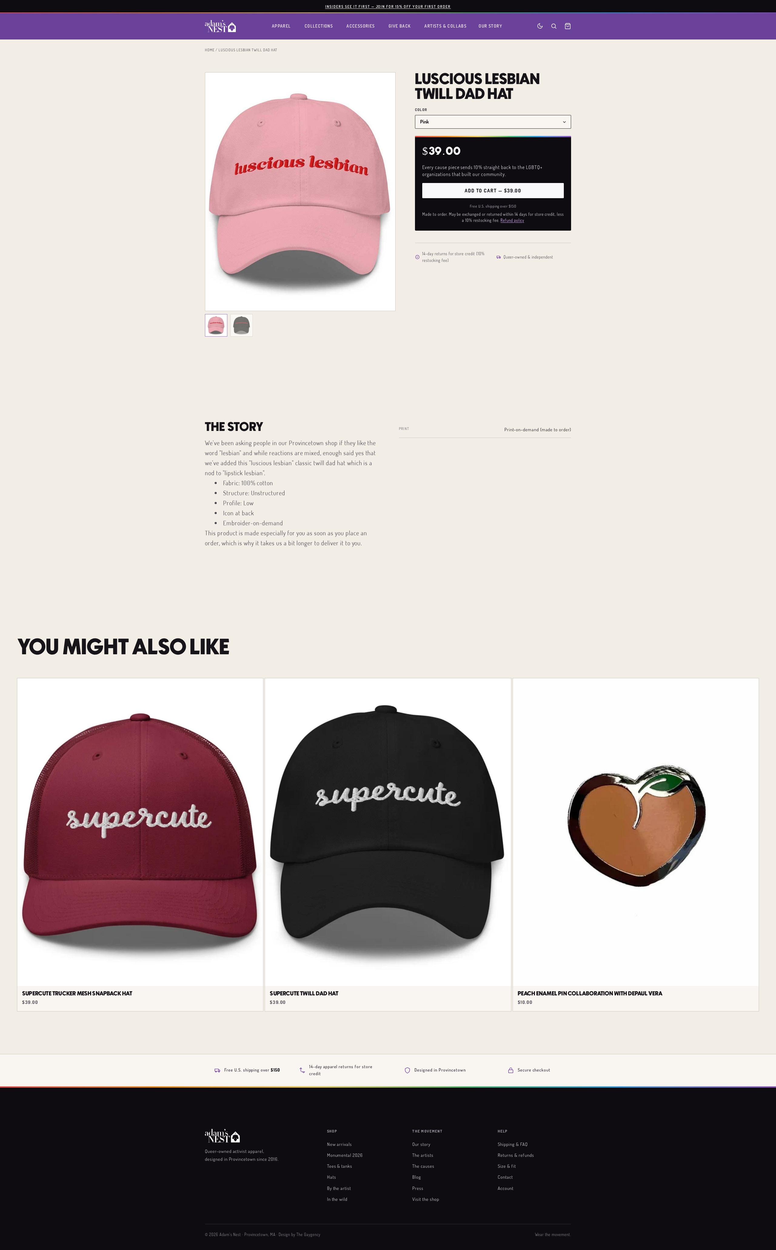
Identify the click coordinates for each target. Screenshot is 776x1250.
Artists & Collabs (445, 26)
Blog (416, 1177)
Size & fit (507, 1166)
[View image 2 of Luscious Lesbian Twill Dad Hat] (241, 325)
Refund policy (512, 220)
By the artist (339, 1188)
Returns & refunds (516, 1155)
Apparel (281, 26)
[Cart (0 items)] (567, 26)
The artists (422, 1155)
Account (505, 1188)
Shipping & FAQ (512, 1144)
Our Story (490, 26)
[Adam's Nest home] (220, 26)
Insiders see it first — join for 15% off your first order (388, 6)
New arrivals (339, 1144)
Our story (421, 1144)
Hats (331, 1177)
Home (210, 49)
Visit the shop (425, 1199)
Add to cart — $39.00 (493, 191)
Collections (319, 26)
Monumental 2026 (345, 1155)
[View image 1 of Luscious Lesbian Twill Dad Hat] (216, 325)
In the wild (337, 1199)
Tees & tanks (340, 1166)
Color (421, 109)
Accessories (360, 26)
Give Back (400, 26)
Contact (505, 1177)
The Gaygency (308, 1234)
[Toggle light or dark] (540, 26)
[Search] (553, 26)
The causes (423, 1166)
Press (417, 1188)
